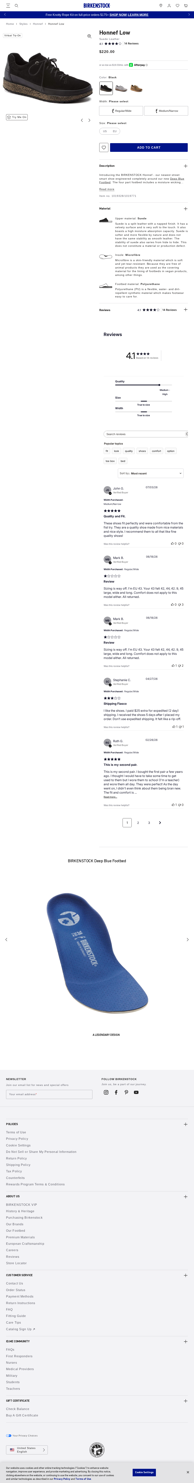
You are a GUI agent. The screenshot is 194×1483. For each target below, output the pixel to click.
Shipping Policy (18, 1164)
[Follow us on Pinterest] (126, 1092)
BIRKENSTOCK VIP (21, 1204)
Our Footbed (15, 1230)
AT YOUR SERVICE (152, 14)
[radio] (106, 88)
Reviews (12, 1256)
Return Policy (16, 1158)
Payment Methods (20, 1296)
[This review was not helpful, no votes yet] (179, 543)
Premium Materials (20, 1237)
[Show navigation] (8, 6)
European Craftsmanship (25, 1243)
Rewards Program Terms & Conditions (35, 1184)
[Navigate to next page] (160, 822)
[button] (5, 14)
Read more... (110, 796)
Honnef (38, 23)
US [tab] (105, 131)
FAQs (10, 1349)
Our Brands (14, 1224)
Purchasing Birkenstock (24, 1217)
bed (123, 461)
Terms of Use (16, 1132)
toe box (110, 461)
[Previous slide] (82, 120)
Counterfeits (15, 1178)
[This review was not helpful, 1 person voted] (180, 727)
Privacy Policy (17, 1138)
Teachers (13, 1388)
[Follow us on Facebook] (116, 1092)
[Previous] (6, 939)
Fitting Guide (16, 1316)
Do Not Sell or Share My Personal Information (41, 1151)
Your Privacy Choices (25, 1435)
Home (10, 23)
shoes (142, 450)
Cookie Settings (18, 1145)
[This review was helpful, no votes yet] (172, 543)
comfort (156, 450)
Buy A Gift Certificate (22, 1415)
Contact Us (14, 1283)
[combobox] (150, 473)
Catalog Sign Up (19, 1329)
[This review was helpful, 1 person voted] (173, 665)
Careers (12, 1250)
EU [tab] (115, 131)
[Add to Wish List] (103, 147)
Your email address (23, 1094)
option (170, 450)
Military (11, 1375)
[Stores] (160, 5)
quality (129, 450)
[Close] (188, 1472)
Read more (106, 189)
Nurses (11, 1362)
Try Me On (19, 117)
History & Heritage (20, 1211)
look (116, 450)
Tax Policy (14, 1171)
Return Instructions (20, 1303)
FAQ (9, 1309)
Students (13, 1382)
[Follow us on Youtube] (136, 1092)
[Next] (187, 939)
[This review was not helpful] (179, 604)
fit (107, 450)
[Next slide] (89, 120)
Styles (24, 23)
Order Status (15, 1290)
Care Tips (13, 1322)
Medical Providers (20, 1369)
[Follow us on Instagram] (106, 1092)
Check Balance (18, 1409)
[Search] (16, 5)
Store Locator (16, 1263)
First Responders (19, 1356)
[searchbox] (144, 434)
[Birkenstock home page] (97, 5)
